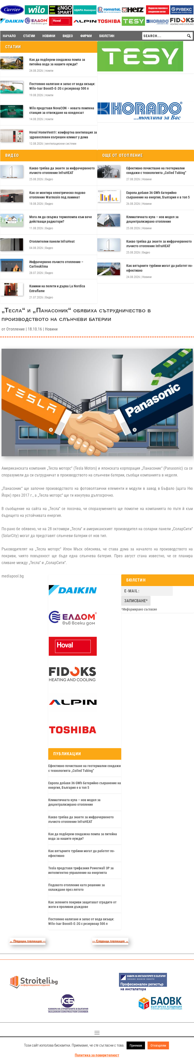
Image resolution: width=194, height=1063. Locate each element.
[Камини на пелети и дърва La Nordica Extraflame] (11, 289)
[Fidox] (182, 24)
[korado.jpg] (140, 119)
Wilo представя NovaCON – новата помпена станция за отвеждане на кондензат (61, 110)
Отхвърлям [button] (158, 1045)
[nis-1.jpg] (143, 990)
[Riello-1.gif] (157, 13)
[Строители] (34, 990)
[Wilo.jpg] (36, 13)
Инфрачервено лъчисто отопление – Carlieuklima (56, 264)
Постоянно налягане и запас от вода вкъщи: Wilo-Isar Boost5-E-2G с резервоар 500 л (62, 86)
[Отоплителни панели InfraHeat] (11, 244)
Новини (147, 179)
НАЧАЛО (9, 36)
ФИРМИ (86, 36)
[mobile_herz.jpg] (133, 13)
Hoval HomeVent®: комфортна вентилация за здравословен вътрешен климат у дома (63, 134)
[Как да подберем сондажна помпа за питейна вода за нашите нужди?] (11, 63)
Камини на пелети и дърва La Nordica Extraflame (57, 288)
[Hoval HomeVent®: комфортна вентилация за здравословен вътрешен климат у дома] (11, 135)
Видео (49, 179)
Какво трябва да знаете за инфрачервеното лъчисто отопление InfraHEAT (62, 170)
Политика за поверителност (97, 1055)
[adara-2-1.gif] (84, 13)
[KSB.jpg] (68, 1011)
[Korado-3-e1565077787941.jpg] (157, 24)
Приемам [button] (136, 1045)
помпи (49, 70)
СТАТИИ (29, 36)
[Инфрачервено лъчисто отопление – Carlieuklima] (11, 265)
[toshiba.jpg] (109, 24)
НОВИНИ (48, 36)
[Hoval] (60, 24)
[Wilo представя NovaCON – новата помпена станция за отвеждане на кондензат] (11, 111)
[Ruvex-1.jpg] (181, 13)
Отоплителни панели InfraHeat (52, 241)
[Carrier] (12, 13)
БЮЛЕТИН (106, 36)
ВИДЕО (68, 36)
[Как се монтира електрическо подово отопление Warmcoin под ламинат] (11, 196)
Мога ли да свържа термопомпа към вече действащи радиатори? (60, 219)
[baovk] (160, 1011)
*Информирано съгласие (139, 609)
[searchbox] (167, 36)
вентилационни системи (60, 143)
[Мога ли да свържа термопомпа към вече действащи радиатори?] (11, 220)
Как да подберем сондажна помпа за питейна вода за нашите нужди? (57, 62)
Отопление (15, 329)
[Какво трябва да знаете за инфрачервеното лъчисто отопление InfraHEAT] (11, 171)
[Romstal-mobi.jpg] (109, 13)
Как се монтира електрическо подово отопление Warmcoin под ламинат (57, 195)
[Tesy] (133, 24)
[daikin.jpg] (12, 24)
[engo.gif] (60, 13)
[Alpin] (84, 24)
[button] (189, 36)
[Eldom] (36, 24)
